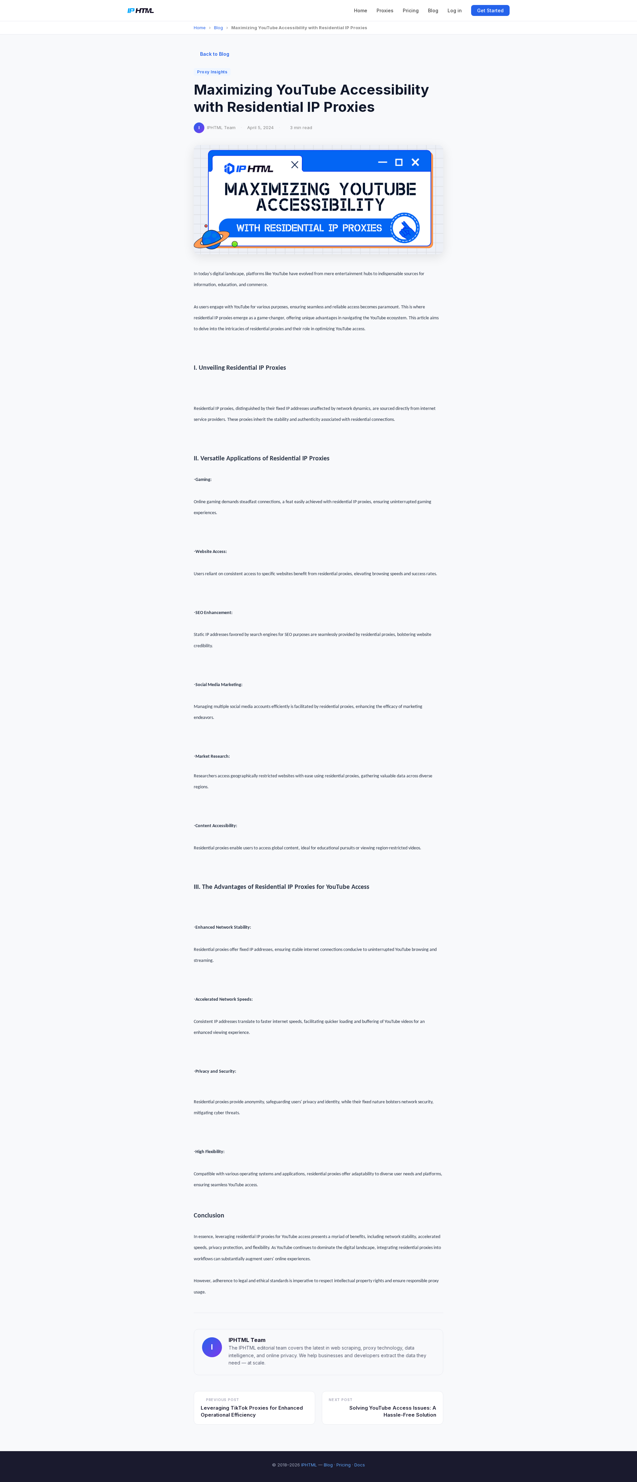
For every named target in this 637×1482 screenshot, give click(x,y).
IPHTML (309, 1464)
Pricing (411, 10)
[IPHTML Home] (140, 10)
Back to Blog (214, 54)
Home (360, 10)
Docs (359, 1464)
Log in (455, 10)
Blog (433, 10)
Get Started (490, 10)
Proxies (385, 10)
